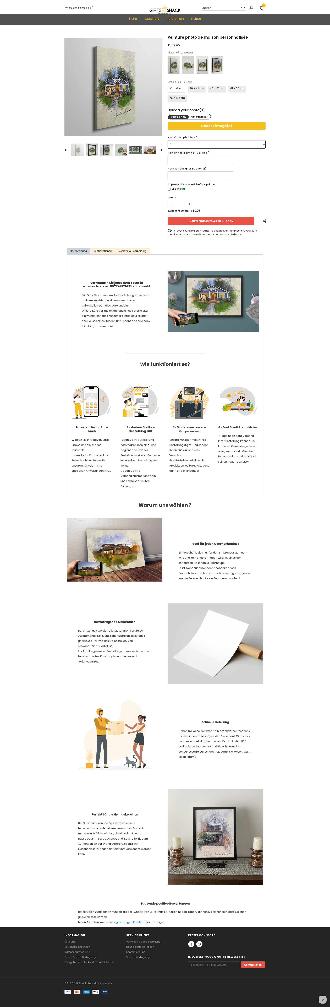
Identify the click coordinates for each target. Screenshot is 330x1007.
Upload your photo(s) (186, 110)
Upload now (178, 116)
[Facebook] (191, 944)
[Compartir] (263, 221)
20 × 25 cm (176, 88)
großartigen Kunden (129, 922)
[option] (113, 87)
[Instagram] (199, 944)
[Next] (159, 150)
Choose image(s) (216, 125)
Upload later (199, 116)
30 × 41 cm (197, 88)
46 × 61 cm (217, 88)
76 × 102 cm (177, 98)
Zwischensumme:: (178, 210)
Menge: (172, 197)
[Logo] (165, 9)
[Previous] (67, 150)
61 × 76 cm (237, 88)
